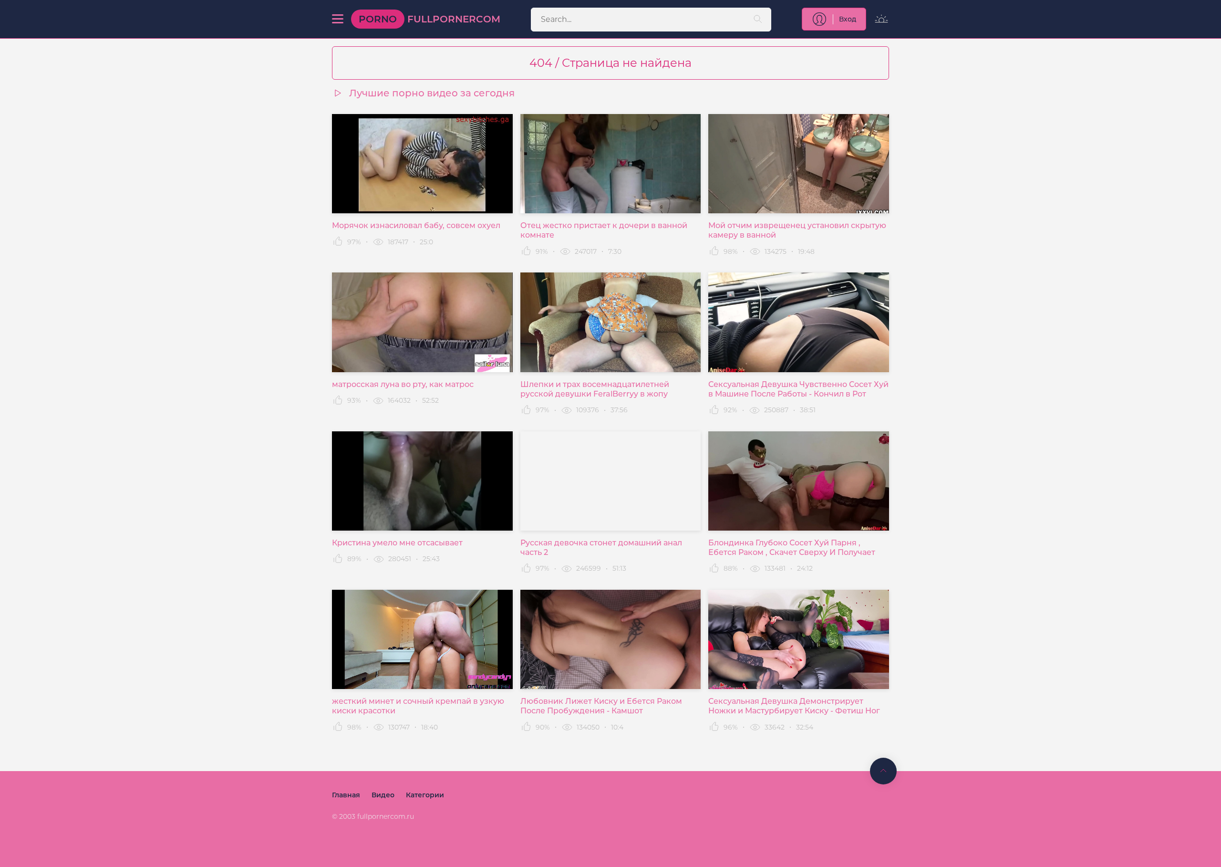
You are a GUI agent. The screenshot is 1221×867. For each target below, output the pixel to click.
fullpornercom (429, 19)
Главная (346, 795)
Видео (383, 795)
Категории (425, 795)
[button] (337, 19)
